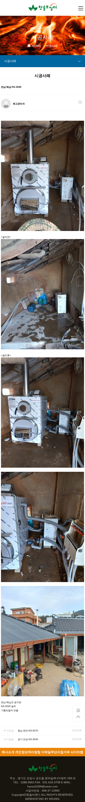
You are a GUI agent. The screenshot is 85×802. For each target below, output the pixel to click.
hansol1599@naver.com (42, 786)
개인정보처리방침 (28, 752)
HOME (36, 45)
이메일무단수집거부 (55, 752)
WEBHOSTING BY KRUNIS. (42, 798)
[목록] (80, 102)
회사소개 (8, 752)
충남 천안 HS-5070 (28, 730)
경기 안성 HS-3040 (28, 739)
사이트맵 (77, 752)
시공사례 (10, 61)
